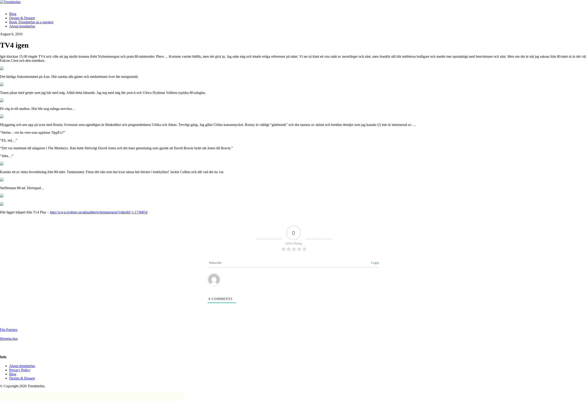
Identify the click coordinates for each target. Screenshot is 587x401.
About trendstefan (22, 26)
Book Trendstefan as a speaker (31, 22)
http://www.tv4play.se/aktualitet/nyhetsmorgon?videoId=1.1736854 (98, 212)
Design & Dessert (22, 18)
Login (375, 263)
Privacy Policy (19, 370)
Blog (12, 14)
